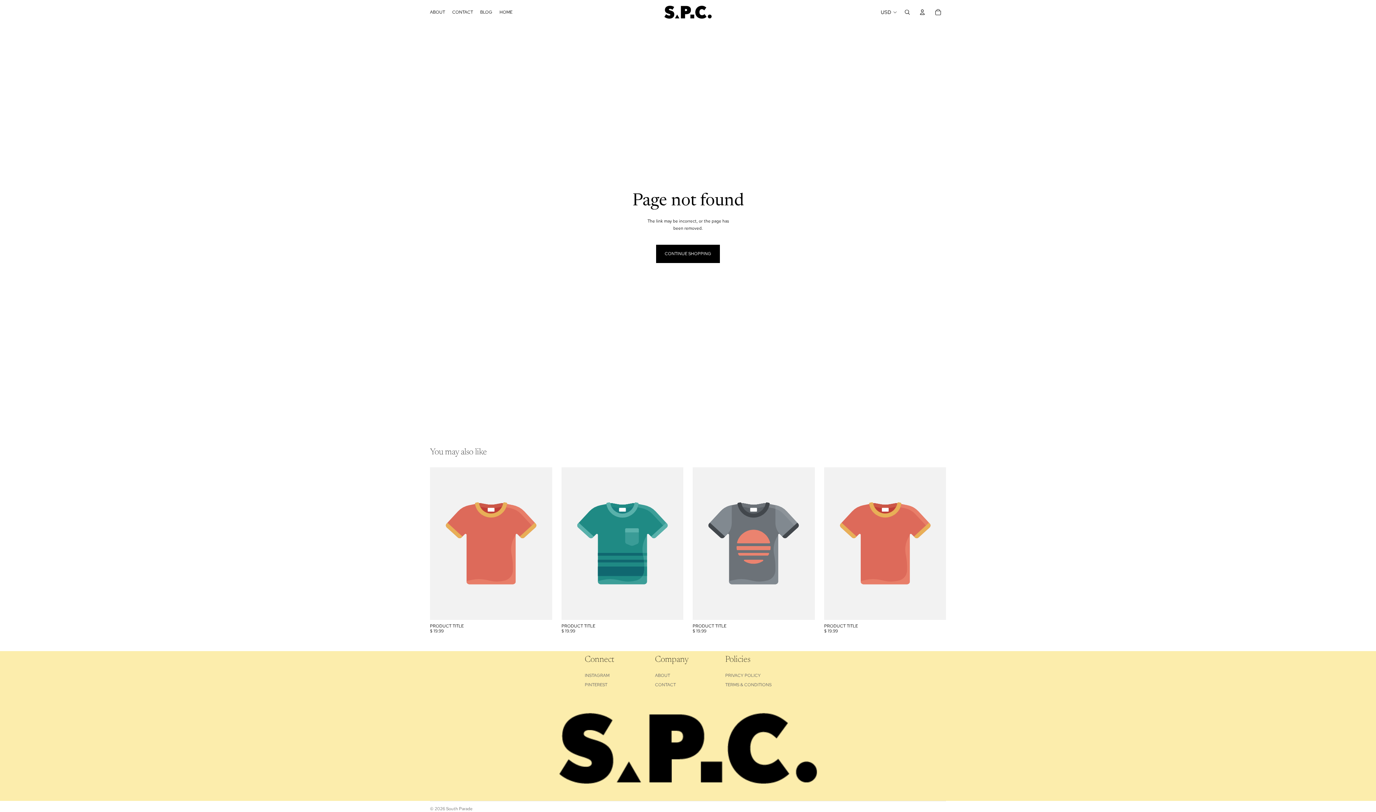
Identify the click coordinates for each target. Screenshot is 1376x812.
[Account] (922, 12)
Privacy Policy (743, 675)
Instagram (597, 675)
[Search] (907, 12)
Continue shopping (688, 254)
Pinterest (596, 685)
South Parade (459, 809)
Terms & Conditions (748, 685)
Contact (665, 685)
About (662, 675)
